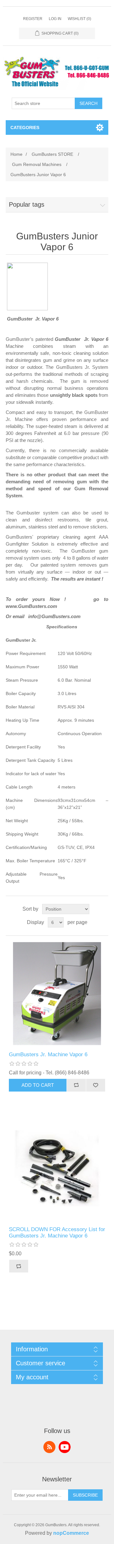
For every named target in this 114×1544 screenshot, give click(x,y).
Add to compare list (76, 1085)
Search (88, 103)
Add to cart (38, 1085)
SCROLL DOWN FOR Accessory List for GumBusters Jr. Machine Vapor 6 (57, 1232)
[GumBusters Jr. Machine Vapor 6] (57, 1168)
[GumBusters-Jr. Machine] (57, 993)
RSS (49, 1447)
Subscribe (85, 1495)
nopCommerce (71, 1533)
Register (32, 19)
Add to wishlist (95, 1085)
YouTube (65, 1447)
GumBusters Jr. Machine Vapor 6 (48, 1054)
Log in (55, 19)
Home (16, 154)
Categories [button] (24, 127)
